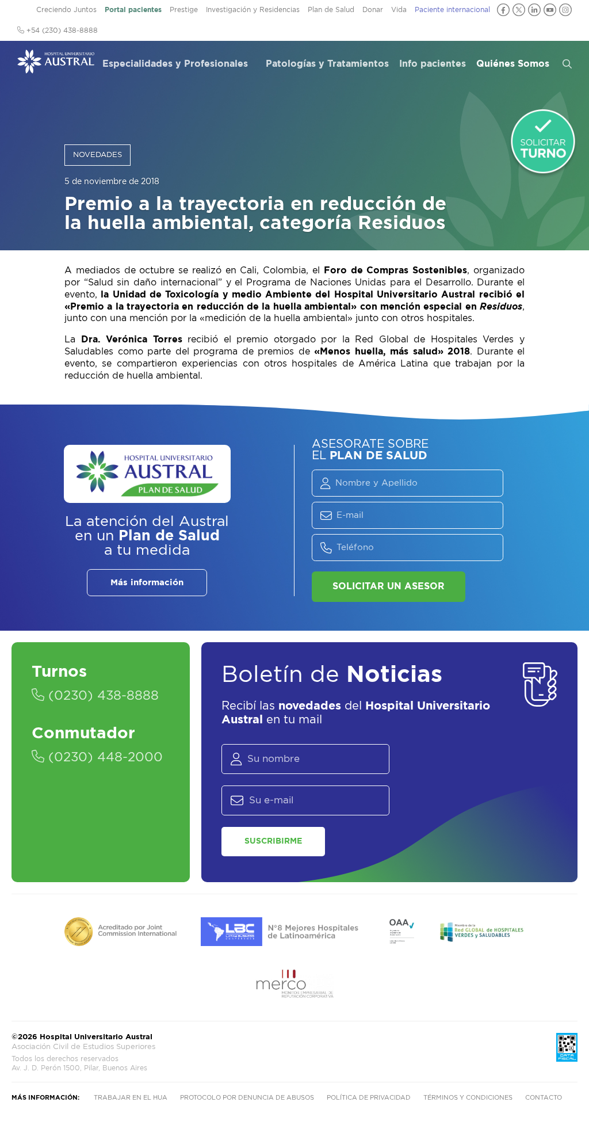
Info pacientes (432, 63)
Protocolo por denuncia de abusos (247, 1098)
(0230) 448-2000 (103, 757)
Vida (399, 9)
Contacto (543, 1098)
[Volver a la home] (55, 68)
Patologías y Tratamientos (327, 63)
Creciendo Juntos (66, 9)
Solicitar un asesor (388, 586)
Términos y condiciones (467, 1098)
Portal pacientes (133, 9)
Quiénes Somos (512, 63)
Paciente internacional (452, 9)
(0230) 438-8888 (101, 695)
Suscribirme (273, 841)
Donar (372, 9)
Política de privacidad (369, 1098)
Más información (146, 582)
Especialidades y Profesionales (175, 63)
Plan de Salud (331, 9)
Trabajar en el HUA (130, 1098)
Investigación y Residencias (253, 9)
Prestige (184, 9)
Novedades (97, 155)
